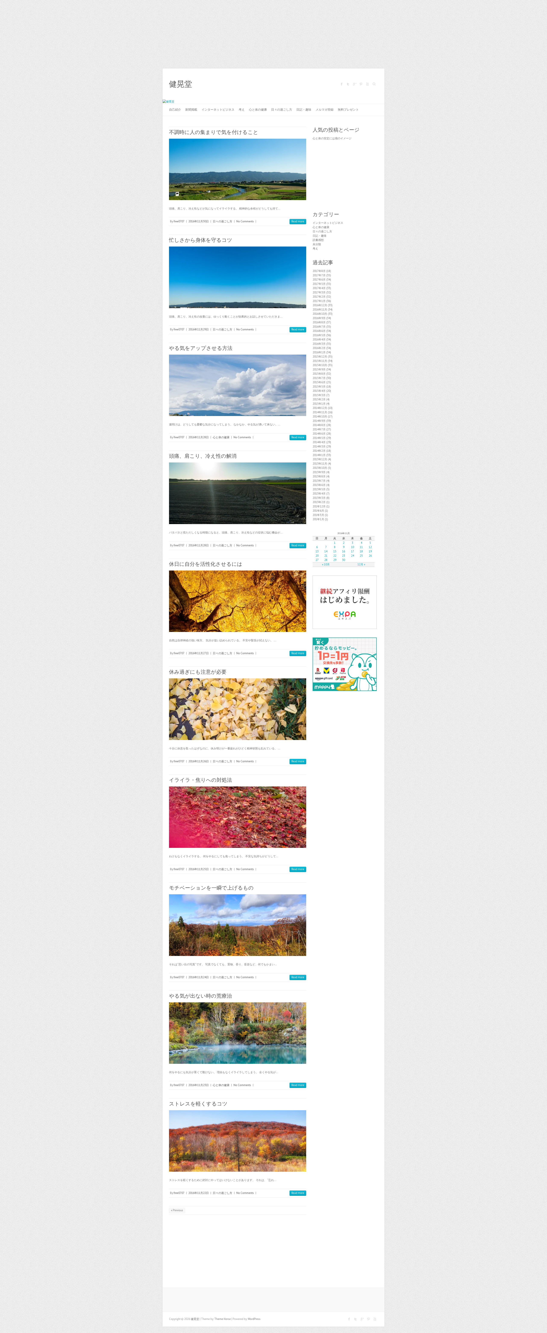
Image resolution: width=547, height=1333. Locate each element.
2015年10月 (320, 365)
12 (370, 547)
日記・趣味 (303, 109)
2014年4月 (319, 442)
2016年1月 (319, 352)
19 (370, 551)
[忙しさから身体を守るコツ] (237, 277)
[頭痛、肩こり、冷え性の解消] (237, 493)
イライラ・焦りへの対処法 (200, 780)
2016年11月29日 (198, 329)
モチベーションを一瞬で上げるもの (211, 888)
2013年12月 (320, 459)
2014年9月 (319, 421)
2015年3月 (319, 395)
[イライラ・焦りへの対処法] (237, 817)
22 (334, 555)
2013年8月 (319, 476)
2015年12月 (320, 356)
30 (343, 560)
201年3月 (318, 515)
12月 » (361, 564)
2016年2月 (319, 348)
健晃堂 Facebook (341, 84)
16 (343, 551)
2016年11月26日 (198, 761)
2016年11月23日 (198, 1085)
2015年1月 (319, 404)
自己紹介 (175, 109)
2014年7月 (319, 429)
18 (361, 551)
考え (242, 109)
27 (317, 560)
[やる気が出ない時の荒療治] (237, 1033)
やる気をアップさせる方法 (200, 348)
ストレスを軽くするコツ (198, 1104)
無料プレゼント (348, 109)
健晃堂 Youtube (367, 84)
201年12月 (319, 506)
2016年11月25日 (198, 869)
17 (352, 551)
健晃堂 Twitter (348, 84)
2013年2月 (319, 502)
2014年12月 (320, 408)
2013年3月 (319, 498)
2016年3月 (319, 344)
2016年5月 (319, 335)
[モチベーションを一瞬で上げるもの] (237, 925)
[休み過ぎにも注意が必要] (237, 709)
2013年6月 (319, 485)
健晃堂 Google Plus (354, 84)
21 (325, 555)
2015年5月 (319, 386)
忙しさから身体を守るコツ (200, 240)
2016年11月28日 (198, 437)
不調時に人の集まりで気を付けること (213, 132)
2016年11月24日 (198, 977)
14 (325, 551)
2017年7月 (319, 275)
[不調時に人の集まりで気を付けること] (237, 169)
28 (325, 560)
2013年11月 (320, 463)
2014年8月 (319, 425)
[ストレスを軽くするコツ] (237, 1141)
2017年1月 (319, 301)
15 (334, 551)
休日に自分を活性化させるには (205, 564)
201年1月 (318, 519)
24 (352, 555)
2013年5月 (319, 489)
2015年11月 (320, 361)
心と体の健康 (258, 109)
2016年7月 (319, 326)
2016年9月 (319, 318)
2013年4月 (319, 493)
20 (317, 555)
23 (343, 555)
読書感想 (318, 240)
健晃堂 (180, 84)
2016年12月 (320, 305)
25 (361, 555)
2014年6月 (319, 433)
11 (361, 547)
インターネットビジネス (217, 109)
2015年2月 (319, 399)
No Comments (245, 221)
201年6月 (318, 511)
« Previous (177, 1210)
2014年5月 (319, 438)
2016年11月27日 (198, 653)
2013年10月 (320, 468)
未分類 (317, 244)
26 (370, 555)
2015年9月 (319, 369)
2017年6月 (319, 279)
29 (334, 560)
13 (317, 551)
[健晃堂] (168, 101)
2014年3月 (319, 446)
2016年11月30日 (198, 221)
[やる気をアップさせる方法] (237, 385)
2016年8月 (319, 322)
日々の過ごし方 (281, 109)
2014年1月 (319, 455)
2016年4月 (319, 339)
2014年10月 (320, 416)
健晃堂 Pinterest (361, 84)
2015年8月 (319, 374)
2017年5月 (319, 284)
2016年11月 (320, 309)
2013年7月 (319, 481)
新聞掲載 (191, 109)
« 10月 (326, 564)
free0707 (179, 221)
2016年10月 (320, 314)
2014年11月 (320, 412)
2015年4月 (319, 391)
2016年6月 (319, 331)
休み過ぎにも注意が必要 (197, 672)
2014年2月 (319, 451)
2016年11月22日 (198, 1193)
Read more (297, 221)
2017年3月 (319, 292)
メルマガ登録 (325, 109)
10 (352, 547)
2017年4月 (319, 288)
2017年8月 (319, 271)
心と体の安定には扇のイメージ (332, 138)
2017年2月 (319, 297)
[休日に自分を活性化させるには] (237, 601)
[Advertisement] (273, 32)
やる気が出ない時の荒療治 (200, 996)
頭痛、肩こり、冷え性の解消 (203, 456)
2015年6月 (319, 382)
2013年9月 (319, 472)
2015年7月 (319, 378)
